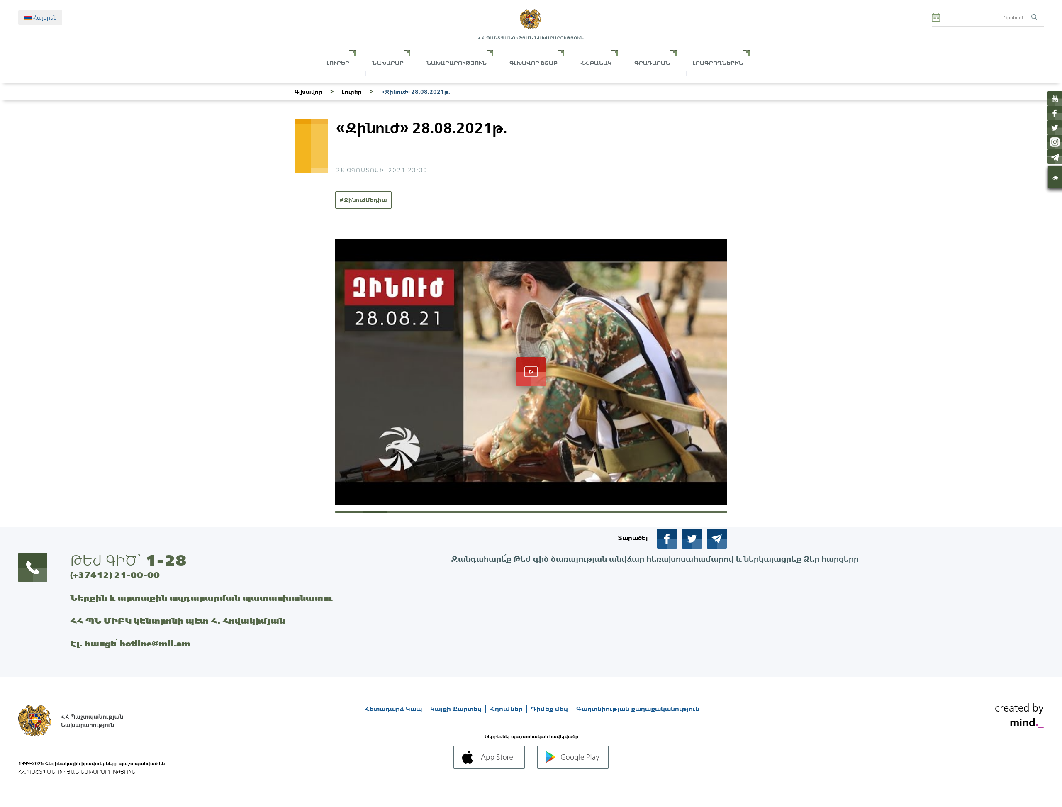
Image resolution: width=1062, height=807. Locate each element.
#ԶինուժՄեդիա (363, 200)
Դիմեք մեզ (550, 709)
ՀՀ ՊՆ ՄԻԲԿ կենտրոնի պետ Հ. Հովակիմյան (177, 620)
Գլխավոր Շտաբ (533, 63)
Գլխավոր (308, 91)
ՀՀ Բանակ (595, 63)
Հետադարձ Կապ (394, 709)
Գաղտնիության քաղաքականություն (637, 709)
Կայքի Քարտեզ (456, 709)
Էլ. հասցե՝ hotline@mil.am (130, 643)
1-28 (166, 560)
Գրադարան (652, 63)
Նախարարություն (456, 63)
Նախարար (388, 63)
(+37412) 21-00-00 (115, 575)
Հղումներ (507, 709)
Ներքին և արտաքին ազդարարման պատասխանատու (201, 597)
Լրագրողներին (718, 63)
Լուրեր (337, 63)
